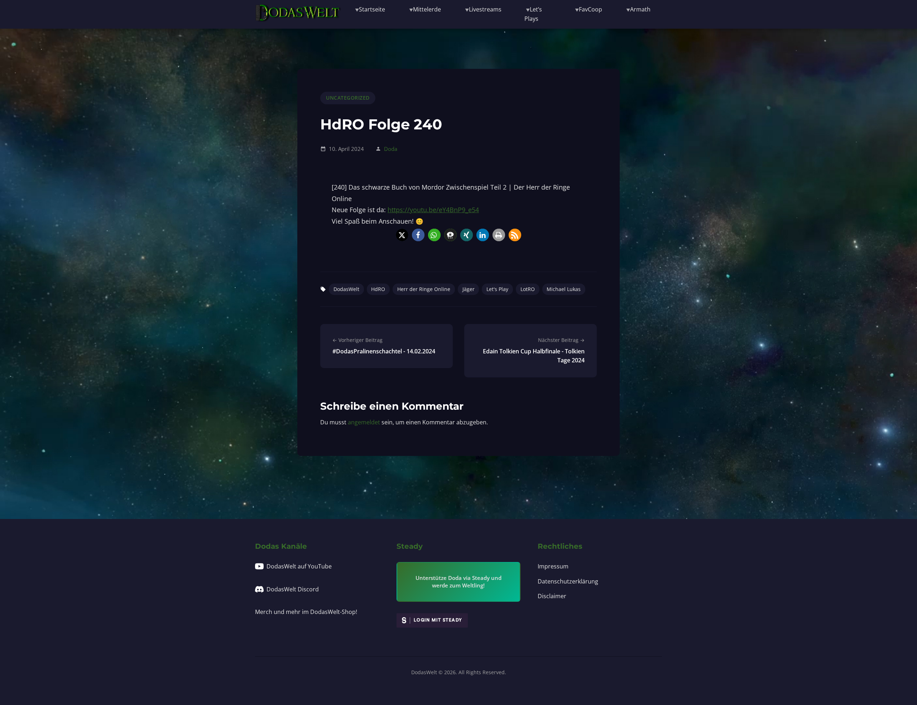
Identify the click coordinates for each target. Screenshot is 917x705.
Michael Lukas (564, 289)
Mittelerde (427, 9)
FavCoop (590, 9)
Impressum (553, 566)
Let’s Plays (533, 14)
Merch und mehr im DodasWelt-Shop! (306, 612)
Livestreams (485, 9)
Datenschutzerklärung (568, 581)
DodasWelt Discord (293, 589)
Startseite (372, 9)
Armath (640, 9)
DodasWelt (346, 289)
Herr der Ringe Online (423, 289)
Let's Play (497, 289)
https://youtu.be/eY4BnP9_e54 (433, 209)
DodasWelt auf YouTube (299, 566)
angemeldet (364, 422)
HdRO (378, 289)
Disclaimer (552, 596)
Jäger (468, 289)
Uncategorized (348, 97)
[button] (402, 235)
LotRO (527, 289)
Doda (390, 148)
